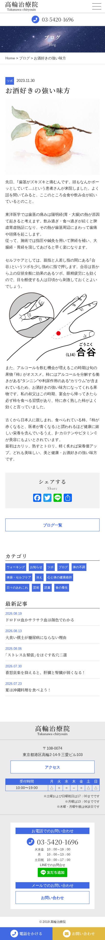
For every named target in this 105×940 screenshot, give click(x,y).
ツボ (10, 81)
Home (10, 58)
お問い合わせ (52, 897)
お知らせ (36, 567)
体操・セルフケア (19, 577)
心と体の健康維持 (59, 577)
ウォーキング (16, 567)
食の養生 (62, 587)
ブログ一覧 (52, 525)
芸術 (36, 587)
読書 (47, 587)
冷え (39, 577)
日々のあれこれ (17, 587)
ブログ (24, 58)
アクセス (52, 767)
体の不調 (79, 567)
